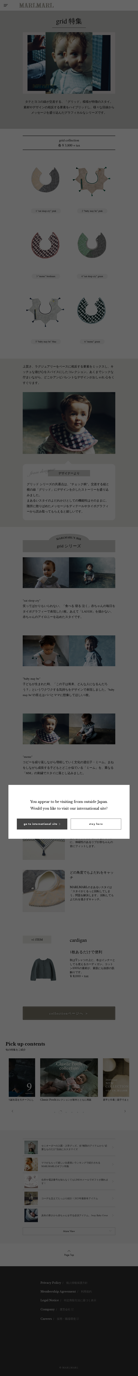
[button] (42, 824)
